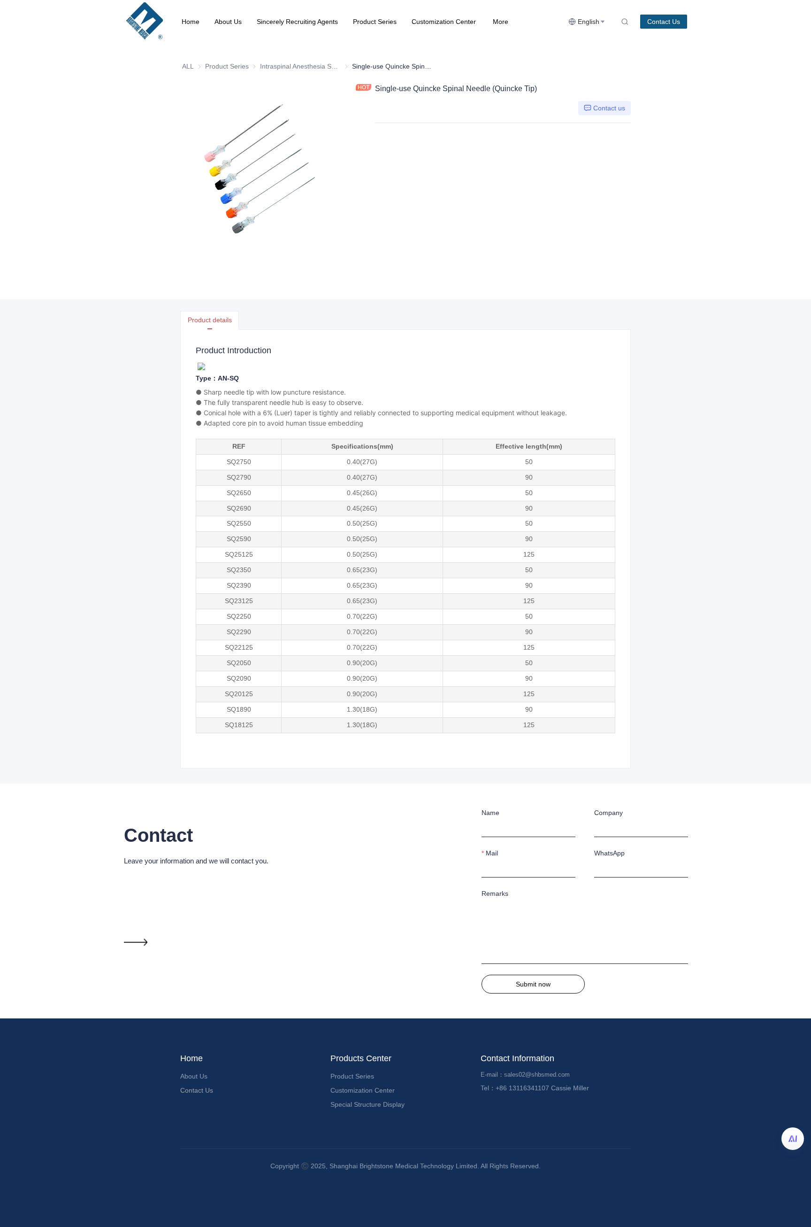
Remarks (495, 893)
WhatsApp (609, 853)
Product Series (375, 21)
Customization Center (444, 21)
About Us (228, 21)
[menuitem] (190, 21)
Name (490, 812)
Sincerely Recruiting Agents (297, 21)
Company (608, 812)
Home (190, 21)
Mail (492, 853)
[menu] (371, 21)
